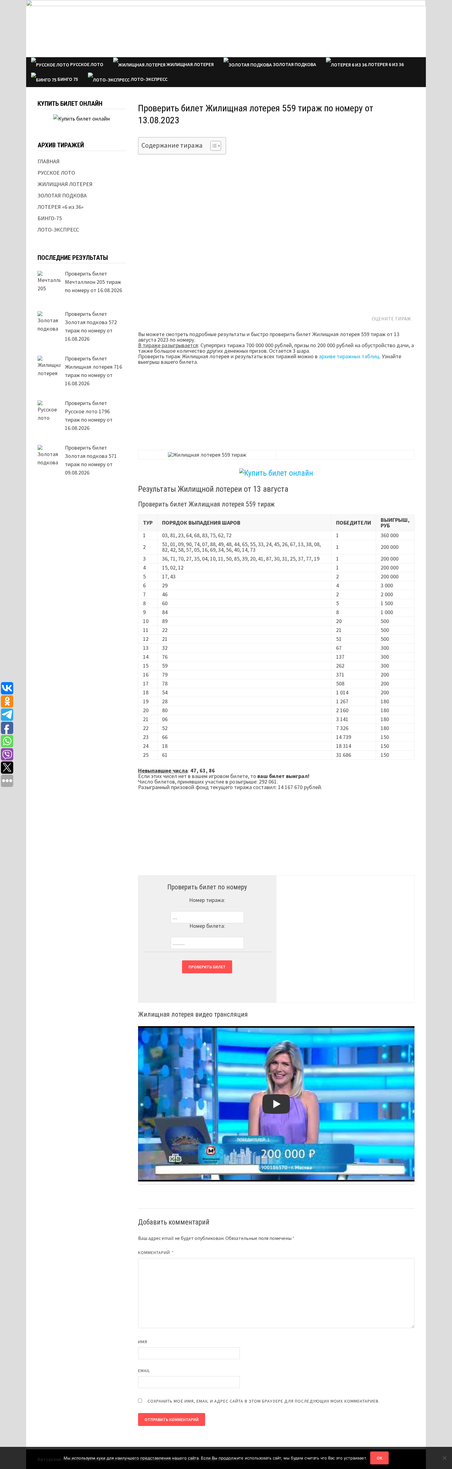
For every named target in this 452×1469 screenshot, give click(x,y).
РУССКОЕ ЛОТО (86, 64)
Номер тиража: (207, 899)
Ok (379, 1458)
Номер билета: (207, 925)
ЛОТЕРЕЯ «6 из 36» (61, 206)
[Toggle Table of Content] (213, 146)
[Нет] (444, 1458)
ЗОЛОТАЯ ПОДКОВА (294, 64)
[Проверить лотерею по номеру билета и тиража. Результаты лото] (226, 27)
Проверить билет (207, 967)
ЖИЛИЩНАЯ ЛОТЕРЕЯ (189, 64)
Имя (142, 1341)
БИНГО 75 (67, 79)
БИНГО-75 (50, 218)
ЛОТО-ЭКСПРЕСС (149, 79)
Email (144, 1370)
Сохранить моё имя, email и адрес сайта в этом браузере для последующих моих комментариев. (264, 1401)
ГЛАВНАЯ (49, 161)
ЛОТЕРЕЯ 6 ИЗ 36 (385, 64)
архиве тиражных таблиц (349, 356)
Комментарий (156, 1252)
